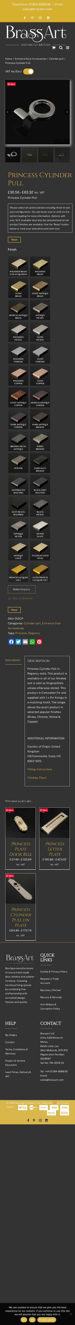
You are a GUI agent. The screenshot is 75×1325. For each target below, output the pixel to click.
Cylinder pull (32, 623)
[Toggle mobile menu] (68, 47)
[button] (20, 598)
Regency (34, 633)
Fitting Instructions (39, 769)
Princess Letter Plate (54, 849)
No (32, 1319)
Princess (21, 633)
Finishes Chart (36, 777)
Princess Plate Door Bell (20, 849)
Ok (23, 1319)
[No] (70, 1314)
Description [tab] (12, 660)
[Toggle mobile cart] (53, 47)
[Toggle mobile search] (61, 47)
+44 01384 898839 (56, 1071)
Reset (14, 239)
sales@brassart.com (52, 1079)
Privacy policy (46, 1319)
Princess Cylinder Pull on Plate (20, 917)
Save (12, 84)
